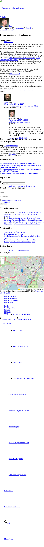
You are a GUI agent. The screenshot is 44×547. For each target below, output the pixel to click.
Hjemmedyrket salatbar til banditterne (27, 224)
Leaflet (22, 289)
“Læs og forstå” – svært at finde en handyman (24, 218)
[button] (22, 271)
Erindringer (14, 146)
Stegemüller (4, 30)
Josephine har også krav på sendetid (29, 212)
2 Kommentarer (19, 28)
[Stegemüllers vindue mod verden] (12, 8)
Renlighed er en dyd (11, 234)
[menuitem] (24, 98)
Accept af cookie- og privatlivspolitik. (11, 200)
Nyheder (3, 17)
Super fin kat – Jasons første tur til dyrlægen (29, 222)
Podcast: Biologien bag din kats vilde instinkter (20, 240)
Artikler (6, 146)
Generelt (28, 28)
